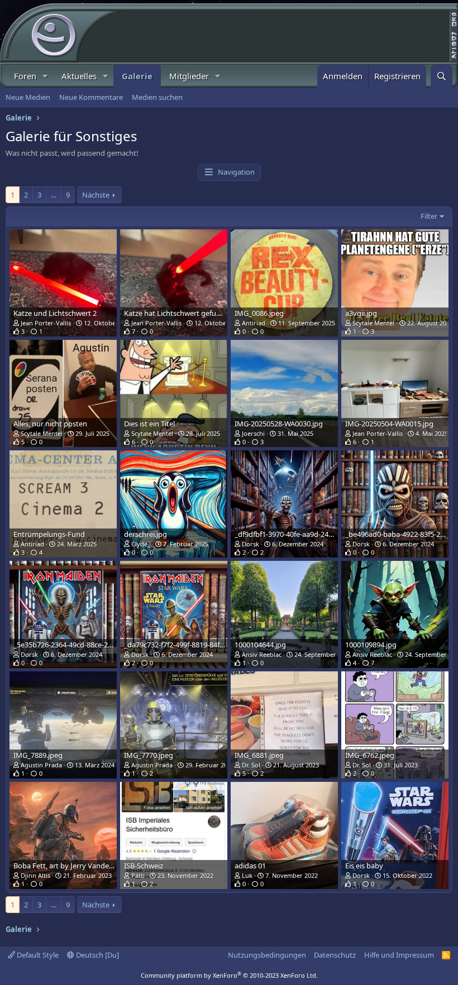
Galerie (137, 75)
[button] (45, 76)
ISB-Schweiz (143, 866)
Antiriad (253, 323)
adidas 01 (250, 866)
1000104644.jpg (260, 645)
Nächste (95, 195)
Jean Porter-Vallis (46, 323)
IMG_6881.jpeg (259, 755)
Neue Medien (28, 97)
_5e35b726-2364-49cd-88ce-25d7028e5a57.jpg (88, 645)
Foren (25, 75)
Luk (247, 875)
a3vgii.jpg (361, 313)
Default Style (37, 955)
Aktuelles (79, 75)
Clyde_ (140, 544)
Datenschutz (335, 955)
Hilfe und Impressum (399, 955)
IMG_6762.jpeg (369, 755)
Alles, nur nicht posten (50, 424)
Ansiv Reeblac (262, 654)
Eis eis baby (364, 866)
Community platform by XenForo (229, 975)
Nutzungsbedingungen (267, 955)
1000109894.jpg (371, 645)
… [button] (53, 195)
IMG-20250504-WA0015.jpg (389, 424)
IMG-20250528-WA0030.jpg (279, 424)
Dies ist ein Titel (149, 424)
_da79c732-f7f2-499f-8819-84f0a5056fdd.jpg (195, 645)
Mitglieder (189, 75)
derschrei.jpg (145, 534)
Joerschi (253, 433)
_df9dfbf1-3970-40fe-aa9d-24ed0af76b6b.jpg (307, 534)
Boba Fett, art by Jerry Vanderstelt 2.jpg (78, 866)
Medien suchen (157, 97)
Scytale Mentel (373, 323)
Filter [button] (429, 216)
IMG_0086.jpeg (259, 313)
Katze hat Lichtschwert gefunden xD (184, 313)
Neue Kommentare (91, 97)
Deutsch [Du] (96, 955)
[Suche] (441, 76)
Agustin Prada (41, 765)
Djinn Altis (35, 875)
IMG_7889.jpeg (38, 755)
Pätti (138, 875)
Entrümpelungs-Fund (49, 534)
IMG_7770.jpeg (148, 755)
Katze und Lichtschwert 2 (55, 313)
